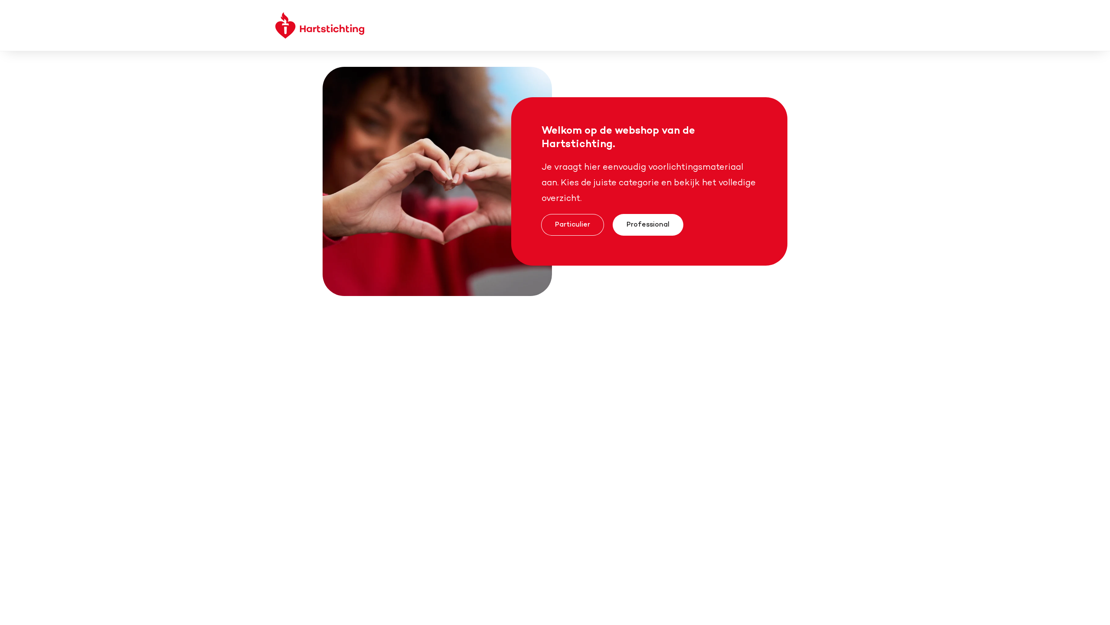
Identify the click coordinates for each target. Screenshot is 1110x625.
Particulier (572, 224)
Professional (648, 224)
